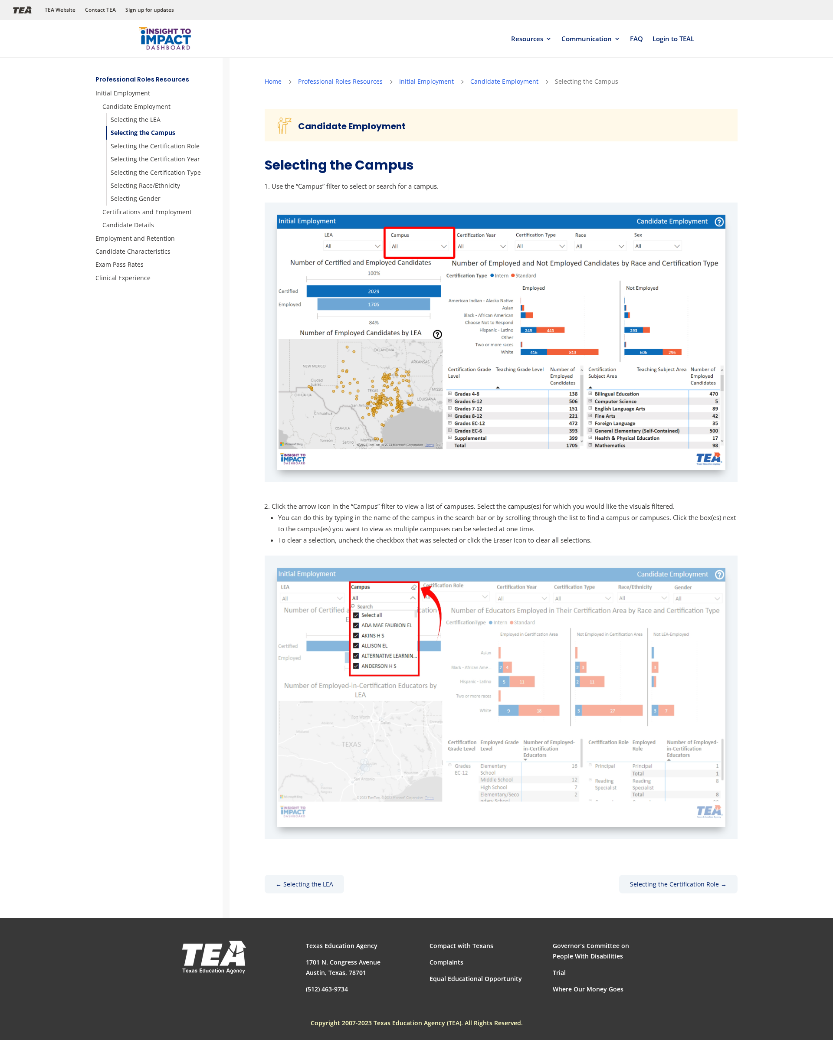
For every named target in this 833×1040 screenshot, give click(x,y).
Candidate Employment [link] (136, 106)
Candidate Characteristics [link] (133, 251)
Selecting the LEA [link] (136, 119)
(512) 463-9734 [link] (327, 989)
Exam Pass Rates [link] (119, 264)
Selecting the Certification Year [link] (155, 159)
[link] (165, 38)
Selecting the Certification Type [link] (156, 172)
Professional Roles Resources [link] (142, 79)
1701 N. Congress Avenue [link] (343, 962)
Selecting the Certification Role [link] (155, 146)
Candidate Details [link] (128, 225)
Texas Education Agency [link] (341, 946)
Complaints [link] (446, 962)
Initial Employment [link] (122, 93)
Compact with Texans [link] (461, 946)
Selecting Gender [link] (136, 198)
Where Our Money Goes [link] (588, 989)
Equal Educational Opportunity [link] (476, 979)
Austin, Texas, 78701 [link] (336, 972)
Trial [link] (559, 972)
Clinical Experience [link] (123, 278)
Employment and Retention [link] (135, 238)
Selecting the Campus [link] (143, 132)
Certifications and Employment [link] (147, 212)
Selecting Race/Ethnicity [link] (145, 185)
